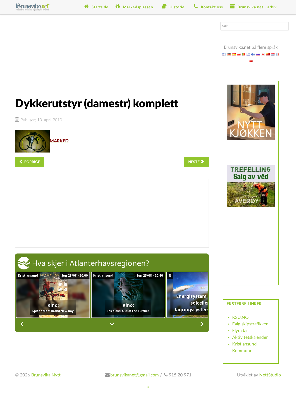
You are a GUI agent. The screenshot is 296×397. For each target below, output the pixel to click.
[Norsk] (251, 60)
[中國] (268, 54)
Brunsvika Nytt (46, 375)
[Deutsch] (229, 54)
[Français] (277, 54)
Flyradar (240, 331)
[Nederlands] (272, 54)
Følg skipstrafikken (250, 324)
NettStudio (270, 375)
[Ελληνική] (248, 54)
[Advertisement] (112, 54)
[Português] (243, 54)
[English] (224, 54)
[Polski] (238, 54)
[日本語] (263, 54)
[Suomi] (253, 54)
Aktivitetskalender (250, 337)
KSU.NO (240, 317)
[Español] (234, 54)
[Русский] (258, 54)
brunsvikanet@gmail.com (134, 375)
